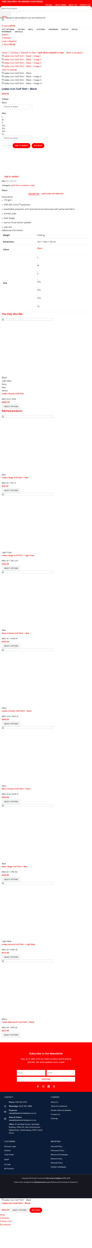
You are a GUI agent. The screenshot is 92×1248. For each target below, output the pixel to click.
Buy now (36, 1210)
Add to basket (21, 145)
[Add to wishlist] (46, 1210)
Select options (19, 1210)
